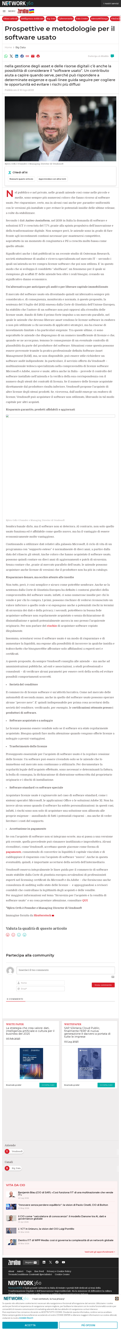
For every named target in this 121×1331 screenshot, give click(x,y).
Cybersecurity (65, 18)
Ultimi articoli (10, 18)
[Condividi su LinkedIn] (16, 56)
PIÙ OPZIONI (88, 1325)
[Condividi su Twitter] (11, 56)
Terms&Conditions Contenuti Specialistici (30, 1274)
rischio (52, 625)
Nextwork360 (15, 1288)
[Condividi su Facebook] (22, 56)
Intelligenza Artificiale (32, 18)
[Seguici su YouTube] (63, 1262)
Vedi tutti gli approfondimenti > (100, 1252)
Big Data (51, 18)
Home (8, 47)
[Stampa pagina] (38, 56)
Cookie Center (62, 1274)
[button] (9, 11)
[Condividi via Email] (32, 56)
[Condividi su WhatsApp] (6, 56)
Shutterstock (42, 915)
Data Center (82, 18)
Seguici (29, 1262)
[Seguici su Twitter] (50, 1262)
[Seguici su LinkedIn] (44, 1262)
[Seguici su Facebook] (57, 1262)
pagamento (13, 851)
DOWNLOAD (48, 1085)
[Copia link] (27, 56)
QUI (85, 900)
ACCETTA (30, 1325)
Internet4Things (99, 18)
